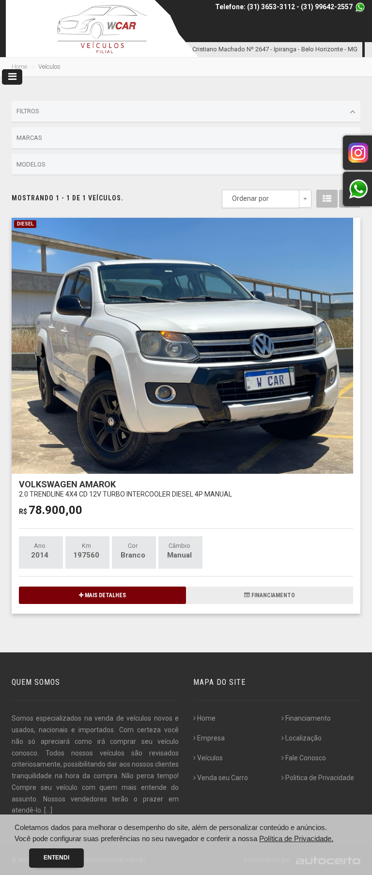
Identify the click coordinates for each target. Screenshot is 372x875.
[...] (48, 810)
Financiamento (308, 718)
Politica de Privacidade (319, 778)
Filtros (27, 111)
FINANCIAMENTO (272, 595)
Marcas (29, 137)
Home (19, 66)
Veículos (210, 758)
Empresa (211, 738)
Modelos (31, 164)
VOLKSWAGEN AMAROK (125, 488)
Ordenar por (250, 198)
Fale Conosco (305, 758)
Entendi (56, 857)
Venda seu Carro (222, 778)
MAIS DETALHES (104, 595)
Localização (303, 738)
